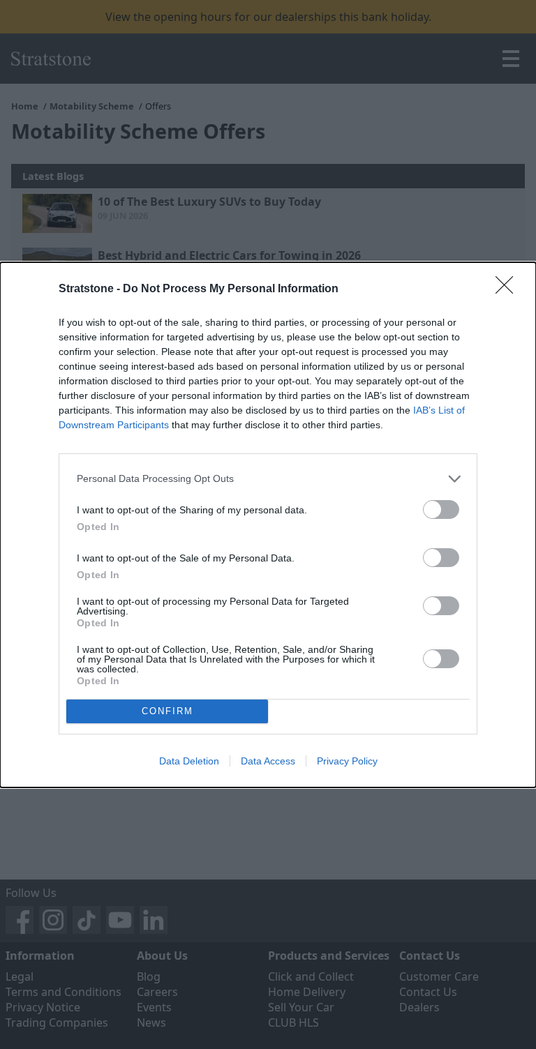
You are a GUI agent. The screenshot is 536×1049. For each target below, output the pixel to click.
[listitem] (268, 478)
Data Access (268, 761)
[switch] (441, 509)
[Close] (509, 289)
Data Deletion (189, 761)
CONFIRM (167, 711)
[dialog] (268, 524)
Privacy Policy (347, 761)
